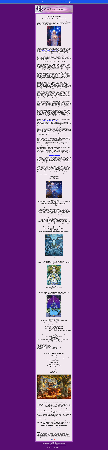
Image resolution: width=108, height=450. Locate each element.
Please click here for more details (49, 50)
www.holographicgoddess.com (50, 120)
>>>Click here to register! (54, 427)
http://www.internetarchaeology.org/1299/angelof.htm (57, 445)
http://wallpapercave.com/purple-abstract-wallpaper (57, 443)
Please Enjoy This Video (54, 155)
